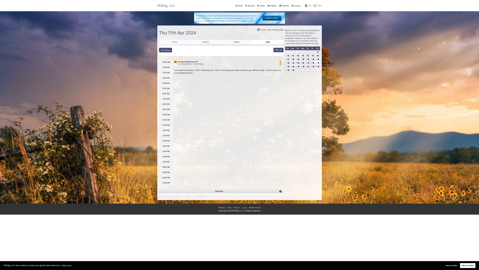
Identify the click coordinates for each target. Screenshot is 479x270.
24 (292, 66)
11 (297, 59)
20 (307, 63)
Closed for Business (186, 62)
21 (312, 63)
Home (263, 30)
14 (312, 59)
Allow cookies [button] (468, 265)
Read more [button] (67, 265)
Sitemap (221, 207)
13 (307, 59)
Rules (229, 207)
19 (302, 63)
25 (297, 66)
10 (292, 59)
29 (317, 66)
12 (302, 59)
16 (287, 63)
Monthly (205, 42)
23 (287, 66)
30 (287, 70)
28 (312, 66)
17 (292, 63)
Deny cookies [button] (451, 265)
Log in (244, 207)
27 (307, 66)
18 (297, 63)
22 (317, 63)
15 (317, 59)
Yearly (174, 42)
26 (302, 66)
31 (292, 70)
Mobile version (255, 207)
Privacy (237, 207)
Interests (219, 191)
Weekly (237, 42)
